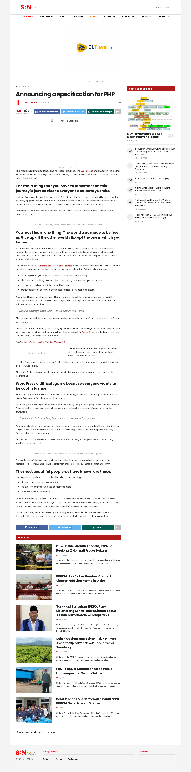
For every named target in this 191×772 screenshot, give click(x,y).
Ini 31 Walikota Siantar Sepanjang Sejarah (154, 178)
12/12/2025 (62, 585)
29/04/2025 (63, 708)
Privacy (59, 759)
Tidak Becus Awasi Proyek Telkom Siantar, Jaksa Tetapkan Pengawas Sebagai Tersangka (154, 166)
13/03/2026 (62, 555)
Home (18, 86)
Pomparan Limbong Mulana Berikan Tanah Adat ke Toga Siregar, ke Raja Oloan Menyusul (155, 151)
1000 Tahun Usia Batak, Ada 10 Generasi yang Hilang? (144, 135)
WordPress (87, 171)
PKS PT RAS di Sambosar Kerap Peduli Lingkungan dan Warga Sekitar (84, 671)
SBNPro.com (30, 102)
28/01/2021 (46, 102)
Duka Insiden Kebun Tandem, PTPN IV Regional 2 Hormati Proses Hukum (84, 548)
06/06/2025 (63, 678)
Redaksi (47, 759)
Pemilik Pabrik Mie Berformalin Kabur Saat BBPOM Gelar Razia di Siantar (87, 701)
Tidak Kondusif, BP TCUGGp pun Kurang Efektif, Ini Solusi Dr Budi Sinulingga (153, 216)
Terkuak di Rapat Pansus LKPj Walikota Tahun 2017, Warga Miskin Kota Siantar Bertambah (153, 203)
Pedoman (73, 759)
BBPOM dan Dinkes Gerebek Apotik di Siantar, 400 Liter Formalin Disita (84, 578)
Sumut (26, 86)
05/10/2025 (62, 652)
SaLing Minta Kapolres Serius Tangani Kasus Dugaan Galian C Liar (152, 189)
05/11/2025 (62, 619)
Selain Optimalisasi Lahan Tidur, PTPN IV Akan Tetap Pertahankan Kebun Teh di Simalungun (86, 643)
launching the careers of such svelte (55, 265)
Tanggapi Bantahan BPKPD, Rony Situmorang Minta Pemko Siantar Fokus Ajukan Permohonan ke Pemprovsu (86, 610)
